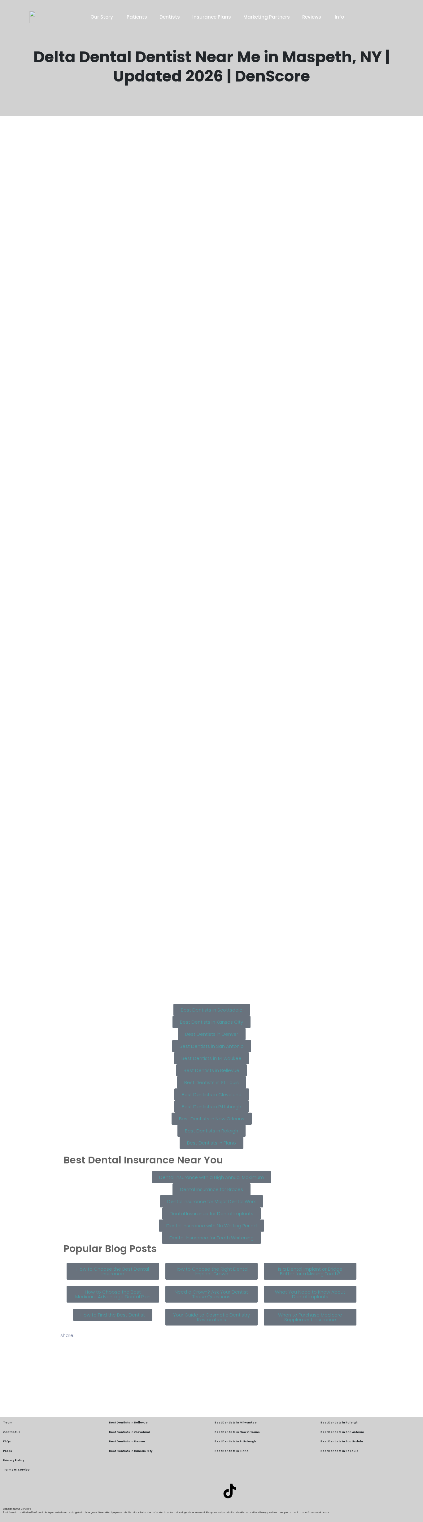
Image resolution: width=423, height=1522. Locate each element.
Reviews (312, 17)
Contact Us (11, 1432)
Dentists (169, 17)
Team (7, 1422)
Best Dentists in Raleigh (339, 1422)
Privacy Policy (13, 1460)
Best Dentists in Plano (232, 1451)
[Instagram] (211, 1491)
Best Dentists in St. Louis (339, 1451)
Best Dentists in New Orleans (237, 1432)
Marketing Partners (266, 17)
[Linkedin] (193, 1491)
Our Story (102, 17)
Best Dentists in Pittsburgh (235, 1441)
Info (339, 17)
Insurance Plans (211, 17)
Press (7, 1451)
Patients (137, 17)
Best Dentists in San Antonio (342, 1432)
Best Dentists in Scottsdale (342, 1441)
